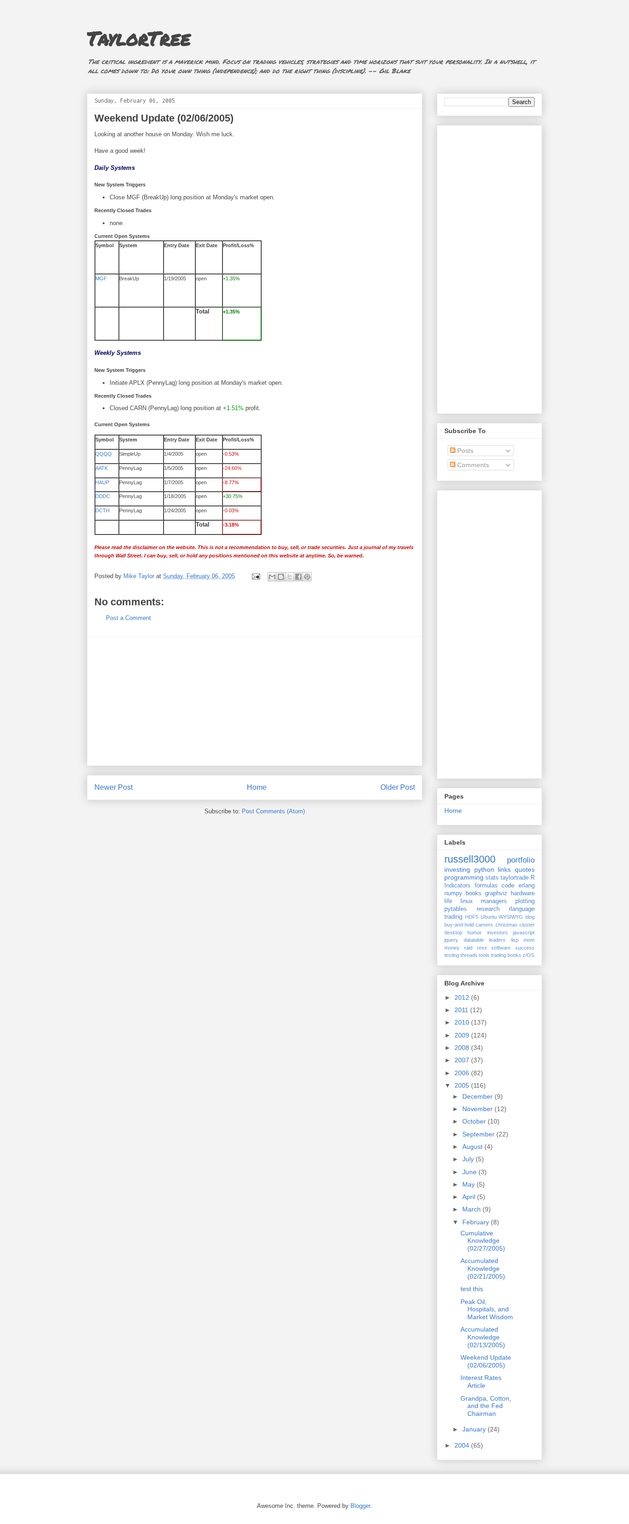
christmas (506, 924)
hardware (523, 893)
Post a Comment (128, 617)
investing (457, 869)
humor (474, 932)
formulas (486, 885)
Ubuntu (489, 917)
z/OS (528, 955)
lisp (514, 940)
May (469, 1184)
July (469, 1159)
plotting (525, 901)
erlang (526, 885)
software (501, 947)
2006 (462, 1073)
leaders (497, 940)
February (476, 1222)
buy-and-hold (459, 924)
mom (529, 940)
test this (471, 1288)
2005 (462, 1085)
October (475, 1121)
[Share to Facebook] (298, 576)
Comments (472, 465)
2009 (462, 1035)
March (472, 1209)
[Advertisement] (255, 701)
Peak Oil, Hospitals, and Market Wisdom (486, 1309)
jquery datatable (464, 940)
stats (492, 878)
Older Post (397, 787)
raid (468, 947)
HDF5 (471, 917)
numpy (453, 893)
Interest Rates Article (480, 1381)
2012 (462, 997)
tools (484, 955)
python (484, 869)
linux (466, 901)
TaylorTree (139, 38)
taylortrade (515, 878)
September (479, 1134)
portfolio (521, 860)
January (475, 1429)
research (488, 909)
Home (257, 787)
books (474, 893)
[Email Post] (255, 576)
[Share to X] (289, 576)
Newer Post (113, 787)
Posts (464, 450)
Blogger (360, 1505)
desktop (453, 932)
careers (484, 924)
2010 (462, 1022)
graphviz (496, 893)
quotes (525, 869)
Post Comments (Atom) (273, 811)
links (504, 869)
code (507, 885)
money (452, 947)
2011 (462, 1010)
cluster (527, 924)
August (473, 1146)
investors (497, 932)
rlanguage (522, 909)
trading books (506, 955)
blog (530, 917)
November (478, 1109)
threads (469, 955)
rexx (482, 947)
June (470, 1172)
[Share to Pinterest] (307, 576)
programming (463, 877)
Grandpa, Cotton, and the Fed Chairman (485, 1406)
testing (451, 955)
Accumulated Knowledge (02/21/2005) (482, 1268)
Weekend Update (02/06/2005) (485, 1361)
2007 (462, 1060)
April (469, 1196)
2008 (462, 1047)
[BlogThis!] (280, 576)
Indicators (457, 885)
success (525, 947)
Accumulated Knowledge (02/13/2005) (482, 1337)
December (478, 1096)
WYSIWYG (511, 917)
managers (494, 901)
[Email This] (272, 576)
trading (453, 917)
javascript (524, 932)
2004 (462, 1445)
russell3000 (469, 859)
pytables (455, 909)
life (448, 901)
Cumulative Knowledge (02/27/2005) (482, 1240)
